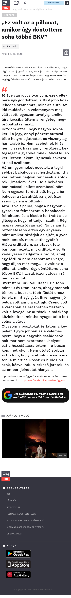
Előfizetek (53, 3)
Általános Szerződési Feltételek (25, 527)
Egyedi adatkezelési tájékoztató (25, 520)
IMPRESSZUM (13, 507)
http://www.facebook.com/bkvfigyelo (41, 380)
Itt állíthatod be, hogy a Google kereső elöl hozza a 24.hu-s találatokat (39, 395)
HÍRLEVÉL (11, 500)
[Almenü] (16, 3)
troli (50, 9)
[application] (35, 438)
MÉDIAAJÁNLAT (14, 534)
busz (29, 9)
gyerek (19, 9)
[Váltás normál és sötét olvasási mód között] (25, 3)
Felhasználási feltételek (21, 514)
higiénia (40, 9)
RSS (9, 494)
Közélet (9, 15)
